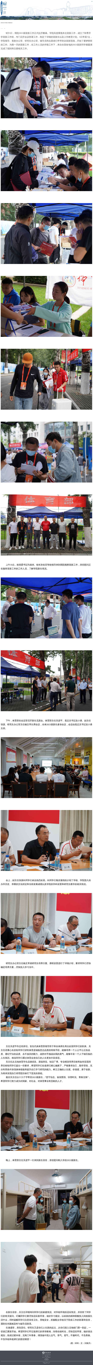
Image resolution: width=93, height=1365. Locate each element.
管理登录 (46, 1359)
